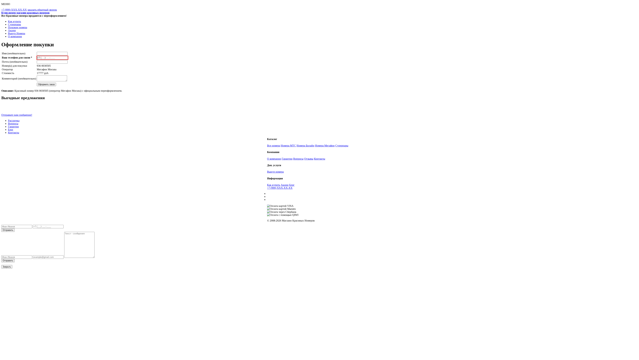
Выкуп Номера (16, 33)
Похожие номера (17, 27)
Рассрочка (13, 120)
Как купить (14, 21)
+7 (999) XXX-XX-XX (14, 9)
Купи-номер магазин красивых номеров (25, 12)
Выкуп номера (275, 171)
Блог (10, 129)
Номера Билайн (305, 145)
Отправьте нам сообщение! (16, 115)
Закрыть (7, 267)
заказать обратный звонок (42, 9)
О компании (15, 36)
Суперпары (14, 24)
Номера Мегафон (325, 145)
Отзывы (308, 158)
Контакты (13, 132)
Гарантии (13, 126)
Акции (12, 30)
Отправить (8, 230)
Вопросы (13, 123)
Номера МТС (288, 145)
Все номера (273, 145)
